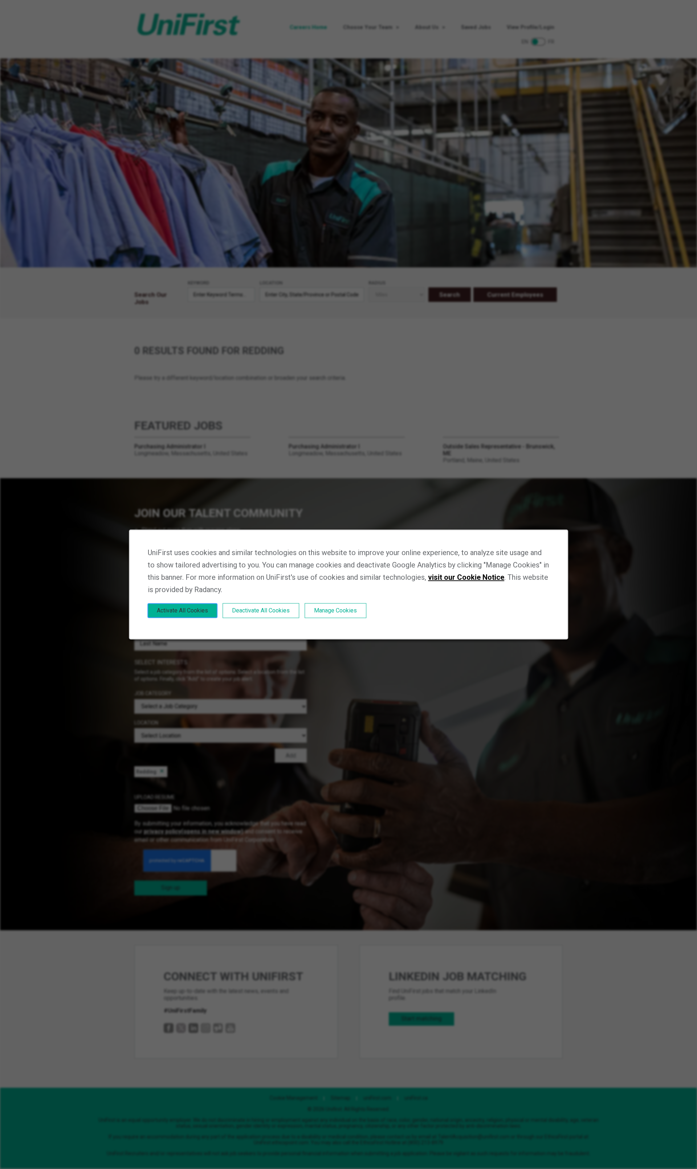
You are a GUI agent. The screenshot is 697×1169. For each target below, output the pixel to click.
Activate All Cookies (182, 610)
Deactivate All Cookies (261, 610)
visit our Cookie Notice (466, 577)
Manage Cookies (335, 610)
